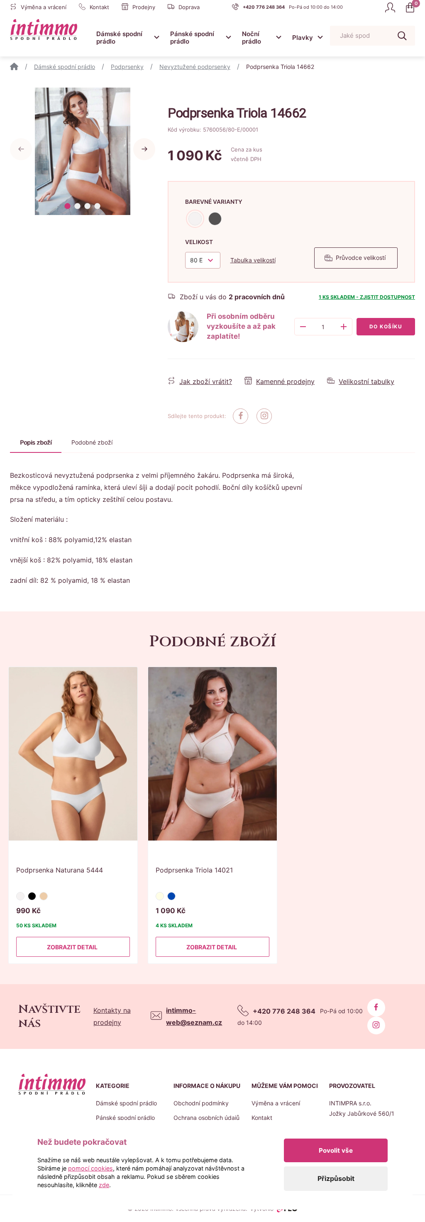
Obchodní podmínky (201, 1103)
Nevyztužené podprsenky (194, 66)
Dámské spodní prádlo (119, 37)
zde (104, 1184)
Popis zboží (35, 442)
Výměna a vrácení (276, 1103)
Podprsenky (127, 66)
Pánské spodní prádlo (192, 37)
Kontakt (262, 1117)
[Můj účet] (390, 7)
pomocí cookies (90, 1168)
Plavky (302, 38)
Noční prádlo (251, 37)
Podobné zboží (91, 442)
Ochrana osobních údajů (206, 1117)
